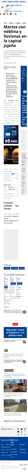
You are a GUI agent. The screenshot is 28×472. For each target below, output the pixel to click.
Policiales (22, 2)
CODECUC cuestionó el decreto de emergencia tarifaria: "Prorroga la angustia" (8, 299)
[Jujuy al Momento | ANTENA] (25, 432)
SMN (13, 174)
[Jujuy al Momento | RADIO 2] (21, 435)
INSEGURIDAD (13, 454)
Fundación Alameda (9, 370)
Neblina (7, 268)
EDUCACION (13, 449)
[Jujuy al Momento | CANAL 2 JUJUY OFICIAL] (21, 432)
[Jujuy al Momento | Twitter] (4, 14)
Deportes (16, 2)
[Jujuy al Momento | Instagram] (7, 14)
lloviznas (14, 268)
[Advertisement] (14, 245)
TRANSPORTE (13, 452)
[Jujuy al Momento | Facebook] (1, 14)
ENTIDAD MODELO (8, 390)
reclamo (7, 410)
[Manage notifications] (24, 469)
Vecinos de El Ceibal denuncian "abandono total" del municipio (12, 414)
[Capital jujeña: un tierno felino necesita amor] (18, 285)
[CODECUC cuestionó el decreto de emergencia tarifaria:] (6, 289)
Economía (10, 2)
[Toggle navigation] (2, 7)
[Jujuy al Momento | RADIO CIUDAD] (25, 435)
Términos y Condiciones (5, 462)
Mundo (3, 449)
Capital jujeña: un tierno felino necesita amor (19, 292)
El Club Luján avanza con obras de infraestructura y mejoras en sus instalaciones (13, 395)
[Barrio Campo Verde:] (12, 285)
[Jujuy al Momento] (7, 430)
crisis (6, 287)
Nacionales (4, 447)
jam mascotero (14, 283)
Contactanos (23, 452)
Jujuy (2, 444)
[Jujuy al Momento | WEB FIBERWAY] (18, 435)
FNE (7, 452)
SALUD (12, 457)
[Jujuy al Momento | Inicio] (27, 440)
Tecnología (8, 455)
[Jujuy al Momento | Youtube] (11, 14)
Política (4, 2)
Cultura (8, 449)
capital (22, 268)
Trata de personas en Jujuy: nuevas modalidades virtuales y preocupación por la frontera (14, 375)
